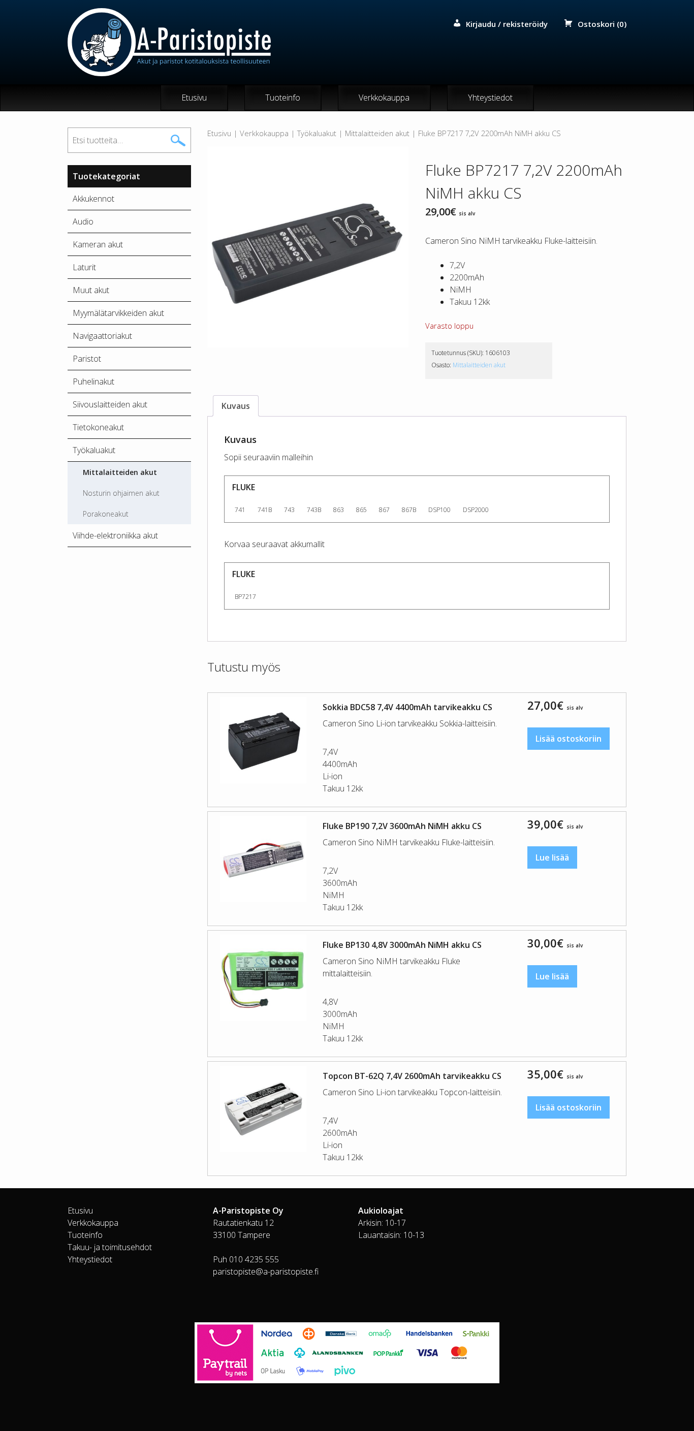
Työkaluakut (316, 133)
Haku (178, 140)
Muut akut (91, 290)
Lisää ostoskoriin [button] (568, 738)
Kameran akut (98, 244)
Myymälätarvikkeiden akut (118, 313)
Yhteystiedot (490, 97)
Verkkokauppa (384, 97)
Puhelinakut (93, 381)
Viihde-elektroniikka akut (115, 535)
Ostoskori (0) (602, 24)
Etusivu (194, 97)
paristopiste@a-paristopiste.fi (266, 1271)
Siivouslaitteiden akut (110, 404)
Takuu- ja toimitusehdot (110, 1247)
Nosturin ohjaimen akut (121, 493)
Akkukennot (93, 198)
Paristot (87, 358)
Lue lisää (552, 857)
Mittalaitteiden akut (377, 133)
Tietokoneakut (98, 427)
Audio (83, 221)
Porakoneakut (106, 514)
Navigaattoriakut (102, 335)
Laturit (84, 267)
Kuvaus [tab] (236, 405)
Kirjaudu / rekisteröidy (507, 24)
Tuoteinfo (282, 97)
